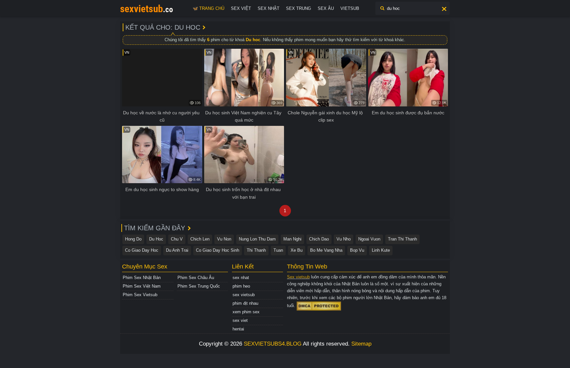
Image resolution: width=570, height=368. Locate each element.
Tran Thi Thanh (402, 239)
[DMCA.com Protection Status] (319, 305)
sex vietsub (244, 294)
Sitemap (361, 344)
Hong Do (133, 239)
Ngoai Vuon (369, 239)
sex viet (240, 320)
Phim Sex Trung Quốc (198, 286)
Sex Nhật (268, 8)
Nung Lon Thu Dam (257, 239)
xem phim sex (246, 311)
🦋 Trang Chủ (208, 8)
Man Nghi (292, 239)
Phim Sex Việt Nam (142, 286)
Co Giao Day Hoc (141, 250)
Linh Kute (381, 250)
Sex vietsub (298, 276)
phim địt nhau (245, 303)
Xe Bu (296, 250)
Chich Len (199, 239)
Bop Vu (357, 250)
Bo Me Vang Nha (326, 250)
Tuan (278, 250)
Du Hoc (156, 239)
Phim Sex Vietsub (140, 294)
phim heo (241, 286)
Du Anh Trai (177, 250)
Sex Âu (326, 8)
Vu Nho (343, 239)
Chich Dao (319, 239)
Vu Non (224, 239)
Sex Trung (298, 8)
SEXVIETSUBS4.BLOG (272, 344)
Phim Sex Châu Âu (195, 277)
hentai (238, 328)
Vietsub (349, 8)
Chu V (177, 239)
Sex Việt (241, 8)
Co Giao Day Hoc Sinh (217, 250)
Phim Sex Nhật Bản (142, 277)
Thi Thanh (256, 250)
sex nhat (241, 277)
